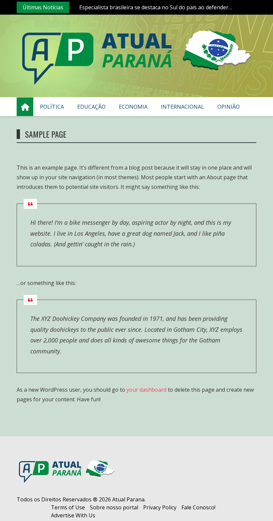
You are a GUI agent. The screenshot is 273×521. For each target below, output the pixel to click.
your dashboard (146, 389)
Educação (91, 106)
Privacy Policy (159, 507)
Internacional (182, 106)
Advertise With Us (73, 515)
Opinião (228, 106)
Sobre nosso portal (114, 507)
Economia (133, 106)
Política (52, 106)
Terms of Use (68, 507)
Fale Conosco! (198, 507)
